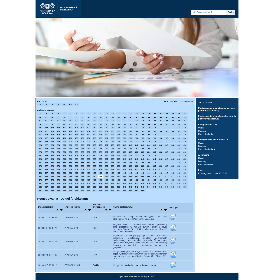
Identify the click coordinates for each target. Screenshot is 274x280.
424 (178, 170)
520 (154, 183)
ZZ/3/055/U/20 (71, 217)
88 (113, 124)
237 (106, 145)
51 (40, 121)
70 (155, 121)
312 (106, 156)
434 (88, 173)
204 (58, 142)
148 (172, 131)
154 (58, 135)
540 (124, 187)
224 (178, 142)
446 (160, 173)
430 (64, 173)
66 (131, 121)
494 (148, 180)
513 (112, 183)
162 (106, 135)
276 (40, 152)
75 (185, 121)
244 (148, 145)
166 (130, 135)
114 (118, 128)
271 (160, 149)
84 (88, 124)
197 (166, 138)
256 (70, 149)
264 (118, 149)
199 (178, 138)
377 (46, 166)
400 (184, 166)
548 (172, 187)
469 (148, 176)
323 (172, 156)
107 (76, 128)
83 (82, 124)
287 (106, 152)
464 (118, 176)
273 (172, 149)
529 (58, 187)
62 (107, 121)
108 (82, 128)
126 (40, 131)
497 (166, 180)
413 (112, 170)
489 (118, 180)
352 (46, 163)
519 (148, 183)
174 (178, 135)
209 (88, 142)
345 (154, 159)
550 (184, 187)
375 (184, 163)
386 (100, 166)
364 (118, 163)
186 (100, 138)
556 (70, 190)
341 (130, 159)
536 (100, 187)
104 (58, 128)
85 (94, 124)
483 (82, 180)
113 (112, 128)
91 (131, 124)
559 (88, 190)
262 (106, 149)
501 (40, 183)
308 (82, 156)
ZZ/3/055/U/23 (71, 228)
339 (118, 159)
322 (166, 156)
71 (161, 121)
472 (166, 176)
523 (172, 183)
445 (154, 173)
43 (143, 117)
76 (40, 124)
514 (118, 183)
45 (155, 117)
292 (136, 152)
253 (52, 149)
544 (148, 187)
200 (76, 105)
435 (94, 173)
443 (142, 173)
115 (124, 128)
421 (160, 170)
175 (184, 135)
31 (70, 117)
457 (76, 176)
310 (94, 156)
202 (46, 142)
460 (94, 176)
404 (58, 170)
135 (94, 131)
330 (64, 159)
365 (124, 163)
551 (40, 190)
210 (94, 142)
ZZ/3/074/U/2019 (72, 265)
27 (46, 117)
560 (94, 190)
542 (136, 187)
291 (130, 152)
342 (136, 159)
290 (124, 152)
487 (106, 180)
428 (52, 173)
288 (112, 152)
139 (118, 131)
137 (106, 131)
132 (76, 131)
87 (107, 124)
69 (149, 121)
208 (82, 142)
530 (64, 187)
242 (136, 145)
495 (154, 180)
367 (136, 163)
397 (166, 166)
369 (148, 163)
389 (118, 166)
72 (167, 121)
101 (40, 128)
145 (154, 131)
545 (154, 187)
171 (160, 135)
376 (40, 166)
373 (172, 163)
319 (148, 156)
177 (46, 138)
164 (118, 135)
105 (64, 128)
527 (46, 187)
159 (88, 135)
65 (125, 121)
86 (100, 124)
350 (184, 159)
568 (142, 190)
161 (100, 135)
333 (82, 159)
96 (161, 124)
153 (52, 135)
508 (82, 183)
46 (161, 117)
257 (76, 149)
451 (40, 176)
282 (76, 152)
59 (88, 121)
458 (82, 176)
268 (142, 149)
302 (46, 156)
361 (100, 163)
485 (94, 180)
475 (184, 176)
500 (184, 180)
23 (173, 114)
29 (58, 117)
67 (137, 121)
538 (112, 187)
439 (118, 173)
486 (100, 180)
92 (137, 124)
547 (166, 187)
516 (130, 183)
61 (100, 121)
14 (119, 114)
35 (94, 117)
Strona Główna (205, 102)
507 (76, 183)
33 (82, 117)
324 (178, 156)
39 (119, 117)
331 (70, 159)
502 (46, 183)
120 (154, 128)
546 (160, 187)
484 (88, 180)
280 (64, 152)
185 (94, 138)
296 (160, 152)
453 (52, 176)
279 (58, 152)
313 (112, 156)
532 (76, 187)
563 (112, 190)
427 (46, 173)
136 (100, 131)
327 (46, 159)
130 (64, 131)
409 (88, 170)
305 (64, 156)
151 (40, 135)
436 (100, 173)
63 (113, 121)
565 (124, 190)
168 (142, 135)
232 (76, 145)
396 (160, 166)
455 (64, 176)
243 (142, 145)
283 (82, 152)
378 (52, 166)
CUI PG (151, 276)
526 (40, 187)
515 (124, 183)
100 (70, 105)
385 (94, 166)
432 (76, 173)
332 (76, 159)
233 (82, 145)
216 (130, 142)
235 (94, 145)
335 (94, 159)
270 (154, 149)
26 (40, 117)
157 (76, 135)
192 (136, 138)
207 (76, 142)
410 (94, 170)
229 (58, 145)
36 (100, 117)
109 (88, 128)
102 (46, 128)
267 (136, 149)
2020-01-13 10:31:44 (47, 217)
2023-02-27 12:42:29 (47, 228)
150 (184, 131)
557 (76, 190)
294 (148, 152)
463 (112, 176)
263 (112, 149)
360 (94, 163)
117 (136, 128)
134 (88, 131)
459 (88, 176)
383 (82, 166)
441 (130, 173)
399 (178, 166)
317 (136, 156)
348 (172, 159)
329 (58, 159)
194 (148, 138)
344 (148, 159)
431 (70, 173)
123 (172, 128)
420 (154, 170)
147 (166, 131)
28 (52, 117)
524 (178, 183)
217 (136, 142)
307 (76, 156)
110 (94, 128)
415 (124, 170)
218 (142, 142)
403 (52, 170)
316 (130, 156)
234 (88, 145)
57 (76, 121)
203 (52, 142)
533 (82, 187)
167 (136, 135)
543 (142, 187)
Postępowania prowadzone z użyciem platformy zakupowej (216, 109)
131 (70, 131)
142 (136, 131)
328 (52, 159)
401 (40, 170)
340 (124, 159)
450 (184, 173)
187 (106, 138)
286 (100, 152)
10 (52, 105)
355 (64, 163)
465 (124, 176)
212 (106, 142)
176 (40, 138)
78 (52, 124)
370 (154, 163)
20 (155, 114)
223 (172, 142)
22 (167, 114)
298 (172, 152)
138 (112, 131)
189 (118, 138)
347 (166, 159)
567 (136, 190)
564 (118, 190)
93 (143, 124)
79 (58, 124)
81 (70, 124)
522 (166, 183)
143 (142, 131)
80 (64, 124)
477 (46, 180)
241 (130, 145)
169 (148, 135)
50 (64, 105)
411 (100, 170)
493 (142, 180)
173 (172, 135)
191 (130, 138)
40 (125, 117)
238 (112, 145)
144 (148, 131)
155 (64, 135)
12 (107, 114)
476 (40, 180)
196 (160, 138)
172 (166, 135)
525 (184, 183)
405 (64, 170)
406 (70, 170)
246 (160, 145)
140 (124, 131)
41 (131, 117)
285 (94, 152)
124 (178, 128)
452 (46, 176)
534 (88, 187)
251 (40, 149)
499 (178, 180)
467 (136, 176)
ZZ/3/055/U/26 (71, 241)
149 (178, 131)
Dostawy (202, 131)
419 (148, 170)
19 (149, 114)
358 (82, 163)
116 (130, 128)
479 (58, 180)
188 (112, 138)
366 (130, 163)
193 (142, 138)
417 (136, 170)
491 (130, 180)
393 (142, 166)
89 (119, 124)
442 (136, 173)
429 (58, 173)
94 (149, 124)
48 (173, 117)
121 (160, 128)
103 (52, 128)
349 (178, 159)
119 (148, 128)
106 (70, 128)
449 (178, 173)
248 (172, 145)
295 (154, 152)
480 (64, 180)
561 (100, 190)
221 (160, 142)
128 (52, 131)
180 (64, 138)
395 (154, 166)
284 (88, 152)
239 (118, 145)
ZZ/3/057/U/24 (71, 255)
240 (124, 145)
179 (58, 138)
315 (124, 156)
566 (130, 190)
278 (52, 152)
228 (52, 145)
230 (64, 145)
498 (172, 180)
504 (58, 183)
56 (70, 121)
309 (88, 156)
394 (148, 166)
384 (88, 166)
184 (88, 138)
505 (64, 183)
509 (88, 183)
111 (100, 128)
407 (76, 170)
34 (88, 117)
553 (52, 190)
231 (70, 145)
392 (136, 166)
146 (160, 131)
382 (76, 166)
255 (64, 149)
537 (106, 187)
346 (160, 159)
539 (118, 187)
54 (58, 121)
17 (137, 114)
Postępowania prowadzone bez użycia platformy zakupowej (217, 117)
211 (100, 142)
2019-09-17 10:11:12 (47, 265)
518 (142, 183)
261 (100, 149)
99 (179, 124)
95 (155, 124)
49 (179, 117)
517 (136, 183)
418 (142, 170)
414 (118, 170)
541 (130, 187)
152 (46, 135)
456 (70, 176)
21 (161, 114)
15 (125, 114)
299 (178, 152)
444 (148, 173)
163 (112, 135)
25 (185, 114)
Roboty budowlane (206, 134)
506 (70, 183)
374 (178, 163)
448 (172, 173)
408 (82, 170)
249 (178, 145)
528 (52, 187)
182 (76, 138)
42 (137, 117)
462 (106, 176)
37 (107, 117)
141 (130, 131)
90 (125, 124)
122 (166, 128)
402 (46, 170)
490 (124, 180)
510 (94, 183)
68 (143, 121)
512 (106, 183)
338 (112, 159)
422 (166, 170)
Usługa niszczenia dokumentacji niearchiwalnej (134, 265)
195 (154, 138)
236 (100, 145)
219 (148, 142)
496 (160, 180)
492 (136, 180)
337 (106, 159)
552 (46, 190)
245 (154, 145)
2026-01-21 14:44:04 (47, 241)
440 (124, 173)
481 (70, 180)
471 (160, 176)
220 (154, 142)
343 (142, 159)
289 (118, 152)
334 (88, 159)
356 (70, 163)
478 (52, 180)
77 (46, 124)
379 (58, 166)
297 (166, 152)
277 (46, 152)
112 (106, 128)
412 (106, 170)
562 (106, 190)
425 (184, 170)
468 (142, 176)
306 (70, 156)
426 (40, 173)
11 (100, 114)
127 (46, 131)
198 (172, 138)
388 (112, 166)
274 (178, 149)
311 (100, 156)
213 (112, 142)
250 (184, 145)
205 (64, 142)
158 (82, 135)
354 (58, 163)
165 (124, 135)
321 (160, 156)
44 (149, 117)
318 (142, 156)
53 (52, 121)
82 (76, 124)
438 (112, 173)
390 (124, 166)
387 (106, 166)
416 (130, 170)
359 (88, 163)
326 (40, 159)
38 (113, 117)
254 (58, 149)
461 (100, 176)
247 (166, 145)
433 (82, 173)
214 (118, 142)
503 (52, 183)
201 (40, 142)
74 (179, 121)
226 (40, 145)
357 (76, 163)
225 (184, 142)
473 (172, 176)
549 (178, 187)
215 (124, 142)
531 (70, 187)
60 (94, 121)
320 (154, 156)
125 (184, 128)
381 (70, 166)
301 (40, 156)
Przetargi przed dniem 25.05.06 (212, 173)
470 (154, 176)
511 (100, 183)
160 (94, 135)
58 (82, 121)
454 (58, 176)
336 (100, 159)
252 (46, 149)
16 (131, 114)
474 (178, 176)
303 (52, 156)
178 (52, 138)
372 (166, 163)
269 (148, 149)
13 (113, 114)
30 (58, 105)
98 (173, 124)
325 (184, 156)
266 (130, 149)
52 (46, 121)
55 (64, 121)
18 (143, 114)
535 (94, 187)
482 (76, 180)
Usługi (201, 128)
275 (184, 149)
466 (130, 176)
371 (160, 163)
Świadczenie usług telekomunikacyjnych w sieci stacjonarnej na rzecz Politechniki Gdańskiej (140, 217)
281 (70, 152)
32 (76, 117)
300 (184, 152)
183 (82, 138)
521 (160, 183)
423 (172, 170)
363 (112, 163)
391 (130, 166)
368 (142, 163)
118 (142, 128)
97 (167, 124)
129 (58, 131)
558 (82, 190)
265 (124, 149)
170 (154, 135)
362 (106, 163)
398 (172, 166)
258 (82, 149)
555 (64, 190)
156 (70, 135)
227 (46, 145)
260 (94, 149)
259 (88, 149)
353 (52, 163)
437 (106, 173)
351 (40, 163)
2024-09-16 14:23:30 (47, 255)
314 (118, 156)
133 (82, 131)
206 (70, 142)
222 (166, 142)
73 (173, 121)
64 (119, 121)
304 (58, 156)
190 (124, 138)
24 (179, 114)
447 (166, 173)
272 (166, 149)
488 (112, 180)
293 (142, 152)
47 (167, 117)
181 (70, 138)
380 (64, 166)
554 (58, 190)
